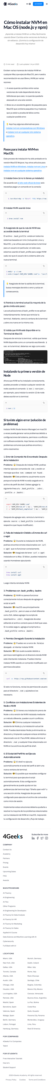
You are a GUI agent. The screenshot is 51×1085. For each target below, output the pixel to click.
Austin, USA (7, 980)
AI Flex (5, 902)
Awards (6, 880)
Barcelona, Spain (9, 1007)
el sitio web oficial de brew (29, 183)
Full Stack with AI (9, 946)
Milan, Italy (31, 967)
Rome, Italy (31, 972)
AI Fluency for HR (10, 919)
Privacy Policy (11, 1080)
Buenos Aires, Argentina (37, 998)
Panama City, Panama (36, 1015)
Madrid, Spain (8, 1002)
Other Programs (9, 906)
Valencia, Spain (9, 1011)
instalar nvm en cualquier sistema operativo (23, 170)
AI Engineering (8, 897)
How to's (6, 1063)
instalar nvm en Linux (36, 167)
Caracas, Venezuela (35, 994)
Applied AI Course (10, 933)
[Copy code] (44, 193)
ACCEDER (38, 4)
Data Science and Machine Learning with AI (20, 937)
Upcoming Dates (9, 872)
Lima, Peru (31, 1024)
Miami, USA (7, 958)
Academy (6, 854)
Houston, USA (8, 989)
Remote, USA (8, 998)
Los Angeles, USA (10, 994)
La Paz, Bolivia (33, 1002)
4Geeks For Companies (12, 1041)
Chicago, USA (8, 985)
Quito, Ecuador (33, 1011)
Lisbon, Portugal (9, 1024)
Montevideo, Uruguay (35, 1020)
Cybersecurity (8, 941)
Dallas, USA (7, 967)
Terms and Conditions (37, 1080)
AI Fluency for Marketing (12, 924)
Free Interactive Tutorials (12, 1058)
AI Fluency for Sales (10, 928)
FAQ (5, 876)
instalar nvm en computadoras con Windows (25, 128)
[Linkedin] (33, 838)
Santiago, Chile (33, 980)
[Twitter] (42, 838)
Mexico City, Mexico (35, 989)
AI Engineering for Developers (14, 911)
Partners (6, 858)
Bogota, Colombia (34, 985)
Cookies (22, 1080)
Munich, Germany (34, 958)
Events (5, 867)
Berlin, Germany (9, 1020)
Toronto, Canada (9, 972)
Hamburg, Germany (10, 1029)
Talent (5, 1046)
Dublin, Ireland (33, 963)
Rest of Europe (33, 976)
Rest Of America (33, 1029)
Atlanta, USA (8, 976)
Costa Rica (31, 1007)
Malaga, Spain (8, 1015)
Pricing (5, 863)
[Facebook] (37, 838)
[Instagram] (46, 838)
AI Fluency (7, 893)
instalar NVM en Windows (15, 167)
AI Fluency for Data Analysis (14, 915)
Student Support (9, 1067)
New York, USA (9, 963)
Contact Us (7, 850)
